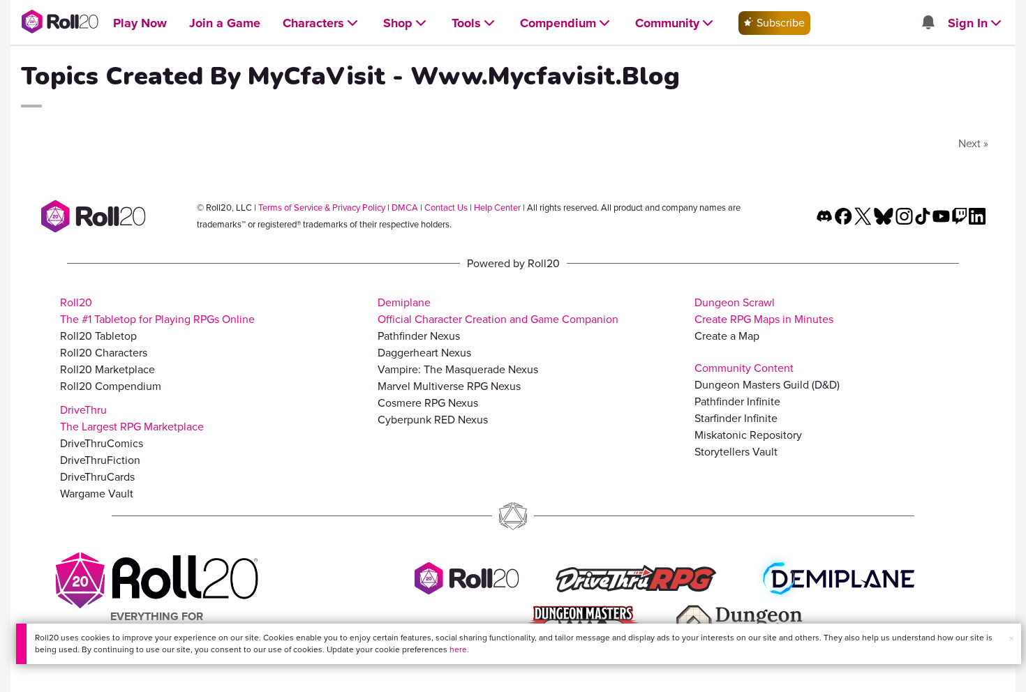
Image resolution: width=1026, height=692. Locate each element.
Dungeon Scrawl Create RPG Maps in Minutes (763, 310)
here (458, 649)
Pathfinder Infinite (737, 401)
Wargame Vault (96, 494)
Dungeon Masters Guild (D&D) (767, 385)
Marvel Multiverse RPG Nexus (449, 386)
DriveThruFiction (100, 460)
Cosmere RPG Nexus (428, 403)
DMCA (405, 207)
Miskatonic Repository (748, 435)
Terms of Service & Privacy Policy (321, 207)
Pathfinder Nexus (419, 336)
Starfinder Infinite (736, 418)
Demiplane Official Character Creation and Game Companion (498, 310)
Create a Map (726, 336)
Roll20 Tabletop (98, 336)
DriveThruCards (97, 477)
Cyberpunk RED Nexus (433, 420)
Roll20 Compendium (110, 386)
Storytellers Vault (736, 452)
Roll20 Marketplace (107, 369)
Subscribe (779, 23)
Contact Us (446, 207)
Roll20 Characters (103, 353)
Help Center (497, 207)
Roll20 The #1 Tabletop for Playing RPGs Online (157, 310)
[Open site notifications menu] (927, 23)
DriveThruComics (101, 443)
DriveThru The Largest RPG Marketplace (132, 418)
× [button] (1011, 639)
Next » (973, 143)
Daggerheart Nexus (424, 353)
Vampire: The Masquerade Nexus (458, 369)
